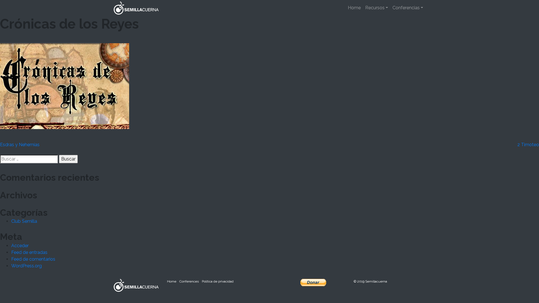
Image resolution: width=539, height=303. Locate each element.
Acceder (20, 245)
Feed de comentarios (33, 259)
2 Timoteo (528, 144)
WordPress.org (26, 265)
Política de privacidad (218, 281)
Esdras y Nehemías (20, 144)
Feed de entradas (29, 252)
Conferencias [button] (406, 7)
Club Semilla (24, 221)
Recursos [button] (375, 7)
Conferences (189, 281)
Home (354, 7)
